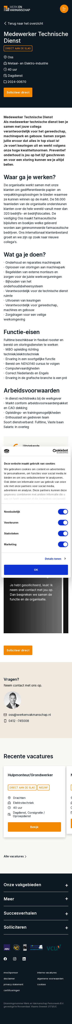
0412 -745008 (19, 721)
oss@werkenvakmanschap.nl (30, 715)
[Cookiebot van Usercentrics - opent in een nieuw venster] (52, 451)
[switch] (63, 522)
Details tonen (53, 558)
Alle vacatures (14, 856)
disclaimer (9, 978)
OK (36, 569)
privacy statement (13, 984)
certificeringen (12, 990)
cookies (41, 984)
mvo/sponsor (11, 972)
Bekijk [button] (34, 827)
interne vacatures (47, 972)
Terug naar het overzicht (25, 23)
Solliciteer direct (18, 92)
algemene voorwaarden (50, 978)
